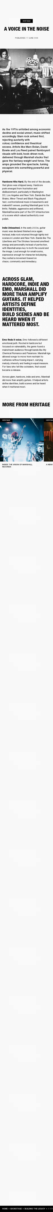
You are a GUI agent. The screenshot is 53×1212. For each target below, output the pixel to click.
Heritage (27, 21)
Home (5, 1209)
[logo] (11, 11)
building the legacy (35, 1209)
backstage (16, 1209)
